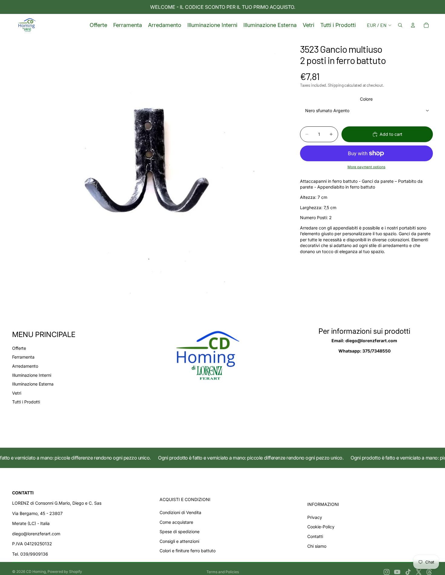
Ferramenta (23, 356)
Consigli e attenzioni (179, 541)
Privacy (314, 517)
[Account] (413, 25)
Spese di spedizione (179, 531)
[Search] (400, 25)
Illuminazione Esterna (33, 383)
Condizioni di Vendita (180, 512)
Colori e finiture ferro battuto (188, 550)
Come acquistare (176, 522)
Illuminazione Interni (31, 375)
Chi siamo (316, 546)
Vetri (16, 393)
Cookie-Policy (321, 526)
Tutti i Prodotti (26, 401)
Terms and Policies (222, 572)
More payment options (366, 167)
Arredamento (25, 366)
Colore (366, 99)
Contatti (315, 536)
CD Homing (36, 571)
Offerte (19, 348)
